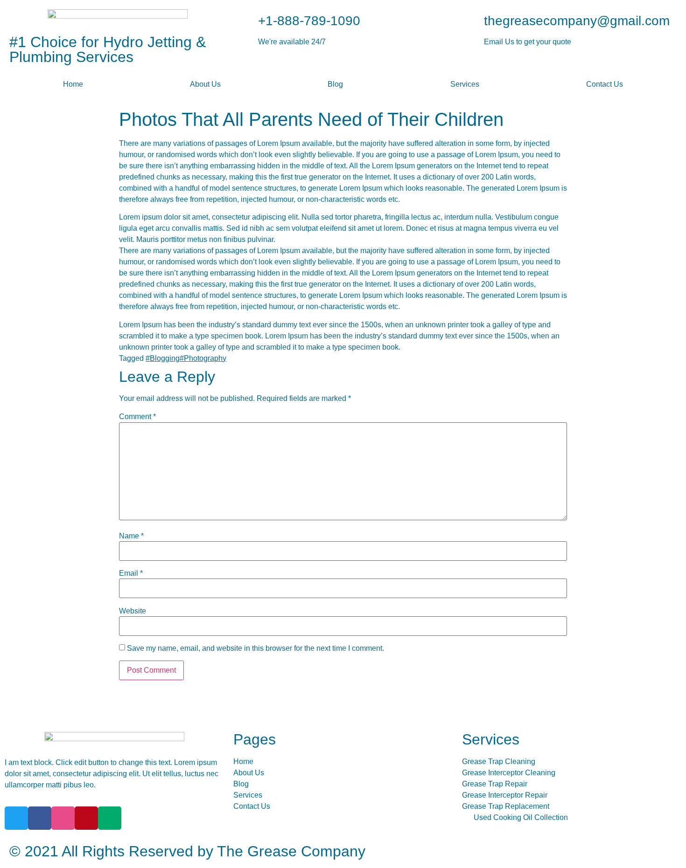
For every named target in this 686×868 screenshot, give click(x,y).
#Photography (203, 358)
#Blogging (163, 358)
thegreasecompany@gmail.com (577, 21)
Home (73, 84)
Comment (137, 416)
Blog (335, 84)
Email (131, 573)
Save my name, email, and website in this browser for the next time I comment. (255, 648)
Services (464, 84)
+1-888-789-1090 (309, 21)
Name (131, 536)
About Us (205, 84)
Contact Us (604, 84)
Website (132, 611)
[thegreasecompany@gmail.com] (472, 21)
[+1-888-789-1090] (246, 21)
